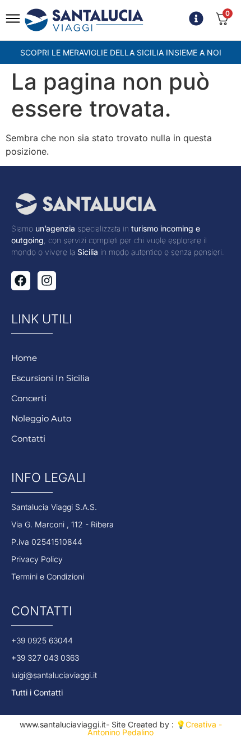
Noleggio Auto (41, 418)
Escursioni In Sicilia (50, 378)
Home (24, 358)
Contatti (28, 438)
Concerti (29, 398)
